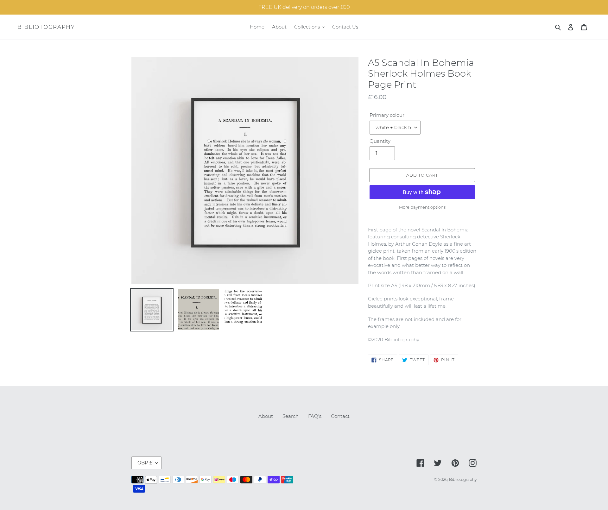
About (265, 416)
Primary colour (387, 115)
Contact (340, 416)
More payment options (422, 207)
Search (290, 416)
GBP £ (144, 463)
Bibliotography (46, 27)
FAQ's (314, 416)
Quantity (380, 141)
